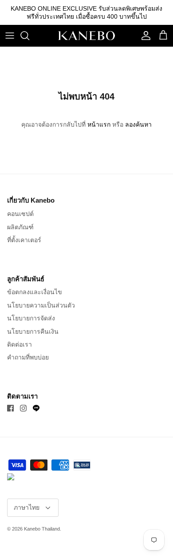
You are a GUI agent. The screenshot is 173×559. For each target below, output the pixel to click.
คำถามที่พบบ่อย (28, 357)
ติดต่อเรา (19, 344)
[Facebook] (10, 408)
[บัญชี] (143, 35)
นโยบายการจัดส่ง (31, 318)
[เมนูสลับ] (10, 35)
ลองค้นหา (138, 124)
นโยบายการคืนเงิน (33, 331)
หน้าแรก (98, 124)
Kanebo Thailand (42, 528)
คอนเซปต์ (20, 213)
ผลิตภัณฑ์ (20, 227)
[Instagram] (23, 408)
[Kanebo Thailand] (86, 35)
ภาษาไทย (26, 507)
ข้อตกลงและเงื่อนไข (34, 291)
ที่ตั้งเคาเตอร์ (24, 240)
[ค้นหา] (29, 35)
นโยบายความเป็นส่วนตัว (41, 305)
